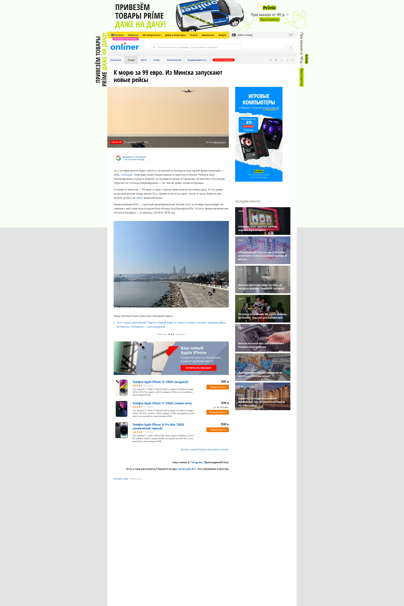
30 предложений (218, 412)
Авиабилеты (136, 478)
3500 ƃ (225, 424)
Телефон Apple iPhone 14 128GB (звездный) (160, 382)
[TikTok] (287, 60)
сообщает (127, 174)
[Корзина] (290, 47)
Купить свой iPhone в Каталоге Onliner (205, 449)
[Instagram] (276, 60)
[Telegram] (270, 60)
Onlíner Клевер (245, 34)
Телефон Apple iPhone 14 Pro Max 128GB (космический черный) (158, 426)
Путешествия (121, 478)
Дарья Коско (219, 142)
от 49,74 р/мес (221, 407)
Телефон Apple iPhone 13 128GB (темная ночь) (162, 403)
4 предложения (217, 387)
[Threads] (292, 60)
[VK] (281, 60)
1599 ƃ (225, 403)
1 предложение (217, 429)
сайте (139, 197)
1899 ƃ (225, 381)
